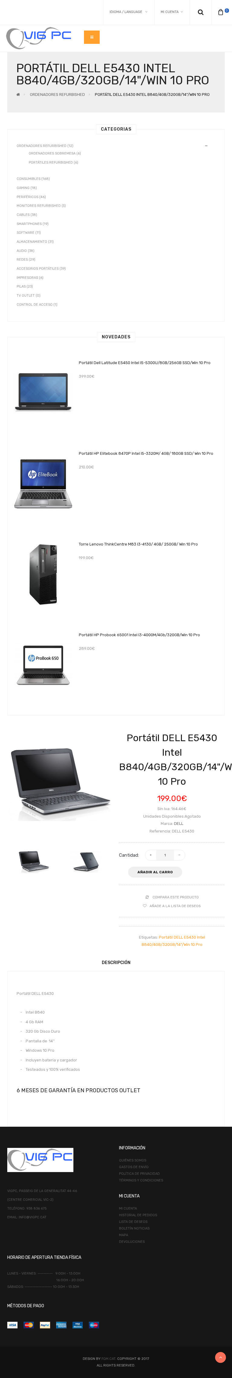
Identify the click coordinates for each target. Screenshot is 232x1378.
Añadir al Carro (155, 872)
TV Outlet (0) (28, 296)
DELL (178, 823)
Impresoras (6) (30, 278)
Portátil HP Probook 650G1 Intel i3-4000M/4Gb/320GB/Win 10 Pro (139, 635)
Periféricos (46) (31, 197)
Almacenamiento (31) (35, 242)
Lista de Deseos (133, 1222)
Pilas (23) (25, 286)
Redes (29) (26, 260)
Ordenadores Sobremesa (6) (55, 153)
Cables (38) (27, 215)
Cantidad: (129, 855)
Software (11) (29, 233)
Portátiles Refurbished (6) (53, 163)
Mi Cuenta (128, 1208)
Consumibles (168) (33, 179)
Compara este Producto (176, 897)
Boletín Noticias (134, 1228)
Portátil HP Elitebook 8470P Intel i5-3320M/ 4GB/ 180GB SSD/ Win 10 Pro (146, 453)
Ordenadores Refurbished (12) (45, 146)
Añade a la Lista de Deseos (175, 906)
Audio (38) (25, 251)
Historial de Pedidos (138, 1215)
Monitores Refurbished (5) (41, 206)
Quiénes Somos (132, 1160)
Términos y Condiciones (141, 1180)
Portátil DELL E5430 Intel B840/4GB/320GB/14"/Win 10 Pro (152, 94)
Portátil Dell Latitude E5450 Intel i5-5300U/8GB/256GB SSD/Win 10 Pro (145, 362)
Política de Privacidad (139, 1174)
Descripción (116, 962)
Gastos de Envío (134, 1167)
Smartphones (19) (33, 224)
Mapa (123, 1235)
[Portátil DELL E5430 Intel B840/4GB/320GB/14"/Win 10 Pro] (60, 783)
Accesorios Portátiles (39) (41, 269)
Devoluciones (132, 1242)
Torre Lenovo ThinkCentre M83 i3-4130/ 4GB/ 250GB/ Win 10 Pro (138, 544)
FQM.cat (108, 1359)
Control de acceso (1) (37, 305)
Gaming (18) (27, 188)
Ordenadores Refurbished (57, 94)
